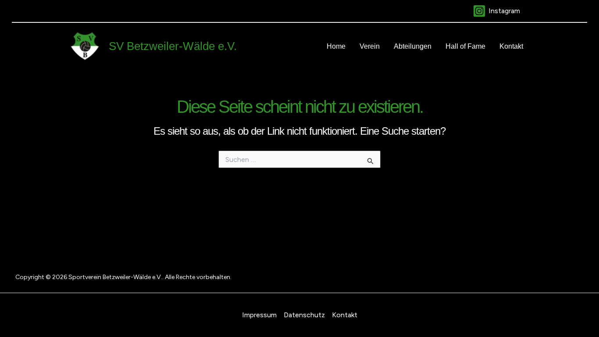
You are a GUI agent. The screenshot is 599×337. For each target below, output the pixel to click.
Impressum (259, 315)
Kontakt (511, 46)
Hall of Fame (465, 46)
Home (336, 46)
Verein (370, 46)
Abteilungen (412, 46)
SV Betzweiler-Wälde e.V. (173, 46)
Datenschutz (304, 315)
